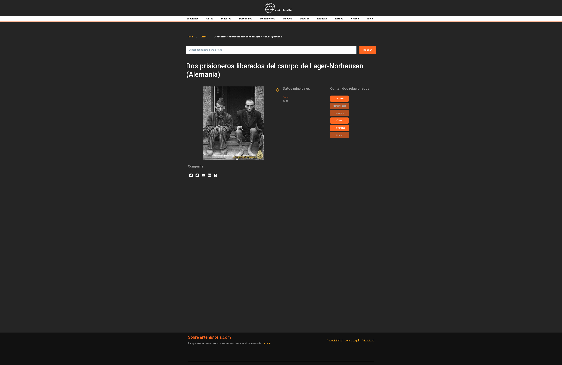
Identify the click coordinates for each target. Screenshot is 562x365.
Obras (204, 37)
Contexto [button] (339, 98)
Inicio (190, 37)
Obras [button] (339, 120)
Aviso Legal (352, 340)
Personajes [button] (339, 127)
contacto (266, 343)
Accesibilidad (334, 340)
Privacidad (368, 340)
